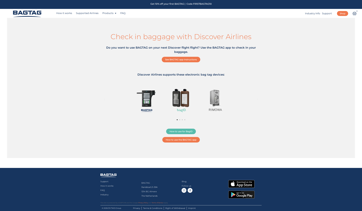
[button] (104, 99)
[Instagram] (184, 190)
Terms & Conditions (152, 208)
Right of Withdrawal (175, 208)
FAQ (122, 13)
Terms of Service (157, 203)
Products (107, 13)
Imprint (192, 208)
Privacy (136, 208)
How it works (64, 13)
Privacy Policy (143, 203)
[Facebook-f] (190, 190)
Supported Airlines (87, 13)
